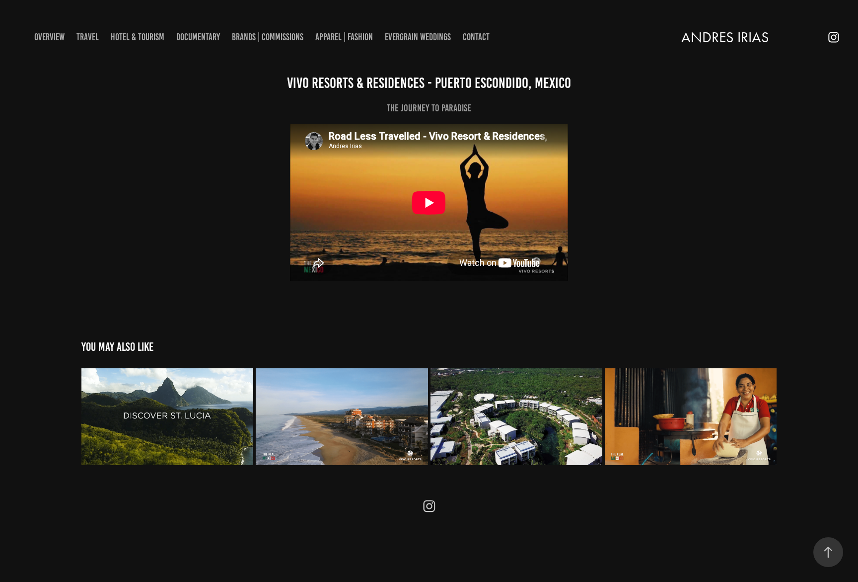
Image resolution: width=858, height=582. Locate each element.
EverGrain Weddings (418, 37)
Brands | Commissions (267, 37)
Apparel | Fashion (344, 37)
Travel (87, 37)
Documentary (198, 37)
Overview (49, 37)
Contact (476, 37)
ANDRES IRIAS (725, 37)
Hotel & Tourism (137, 37)
